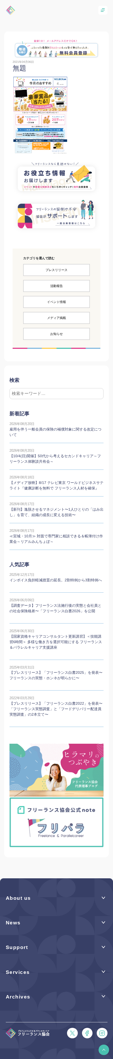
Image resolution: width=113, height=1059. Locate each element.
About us (18, 898)
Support (17, 947)
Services (18, 972)
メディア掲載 (56, 318)
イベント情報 (56, 302)
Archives (18, 997)
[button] (104, 1050)
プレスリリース (56, 270)
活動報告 (56, 286)
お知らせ (56, 334)
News (13, 922)
